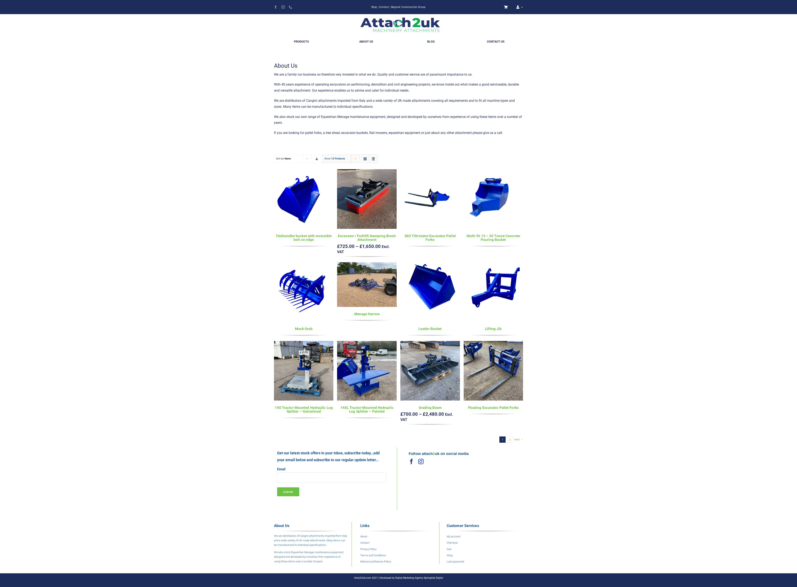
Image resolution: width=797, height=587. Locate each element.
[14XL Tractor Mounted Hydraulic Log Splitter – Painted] (367, 344)
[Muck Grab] (304, 265)
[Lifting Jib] (493, 265)
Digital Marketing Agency (409, 577)
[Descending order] (317, 159)
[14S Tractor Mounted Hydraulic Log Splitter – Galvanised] (304, 344)
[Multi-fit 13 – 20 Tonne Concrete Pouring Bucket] (493, 172)
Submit (288, 492)
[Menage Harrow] (367, 265)
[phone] (290, 7)
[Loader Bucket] (430, 265)
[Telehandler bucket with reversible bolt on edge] (304, 172)
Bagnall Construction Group (408, 7)
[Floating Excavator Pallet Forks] (493, 344)
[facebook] (275, 7)
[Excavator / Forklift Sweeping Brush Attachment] (367, 172)
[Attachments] (400, 18)
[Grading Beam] (430, 344)
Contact (384, 7)
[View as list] (373, 159)
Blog (374, 7)
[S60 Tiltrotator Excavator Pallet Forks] (430, 172)
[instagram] (283, 7)
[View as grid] (365, 159)
